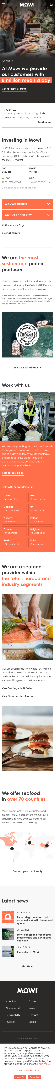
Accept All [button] (35, 1077)
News (32, 1008)
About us (11, 1001)
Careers (33, 1001)
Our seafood (13, 1008)
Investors (10, 1021)
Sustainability (13, 1015)
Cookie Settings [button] (26, 1070)
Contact (33, 1015)
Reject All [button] (19, 1077)
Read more (43, 1063)
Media (32, 1021)
